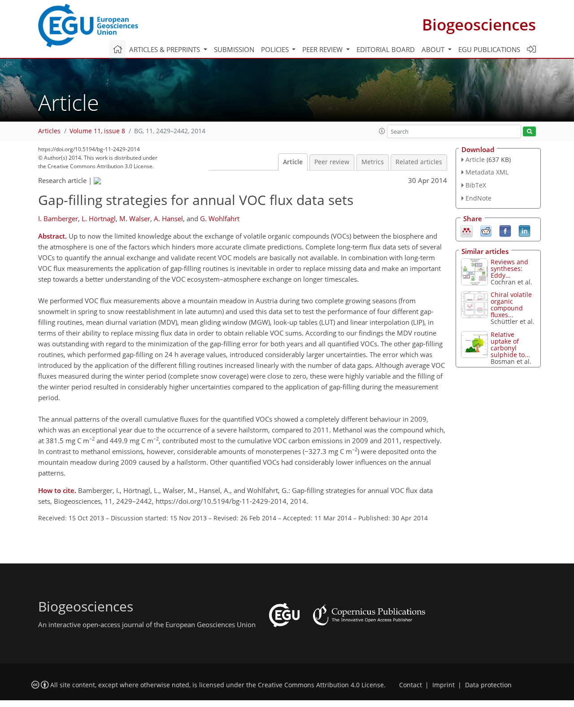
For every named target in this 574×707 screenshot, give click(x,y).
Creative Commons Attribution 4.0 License (321, 685)
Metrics (372, 162)
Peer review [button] (323, 49)
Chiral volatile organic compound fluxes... (511, 304)
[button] (382, 131)
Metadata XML (487, 172)
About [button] (434, 49)
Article (293, 162)
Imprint (443, 685)
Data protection (488, 685)
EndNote (478, 198)
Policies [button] (276, 49)
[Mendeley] (467, 230)
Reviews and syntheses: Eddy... (509, 268)
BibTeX (475, 185)
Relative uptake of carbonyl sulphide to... (510, 344)
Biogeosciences (479, 24)
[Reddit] (486, 230)
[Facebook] (505, 230)
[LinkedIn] (524, 230)
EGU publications (489, 49)
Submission (234, 49)
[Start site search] (529, 132)
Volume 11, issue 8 (97, 131)
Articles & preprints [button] (165, 49)
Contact (410, 685)
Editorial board (386, 49)
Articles (49, 131)
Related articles (419, 162)
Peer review (331, 162)
